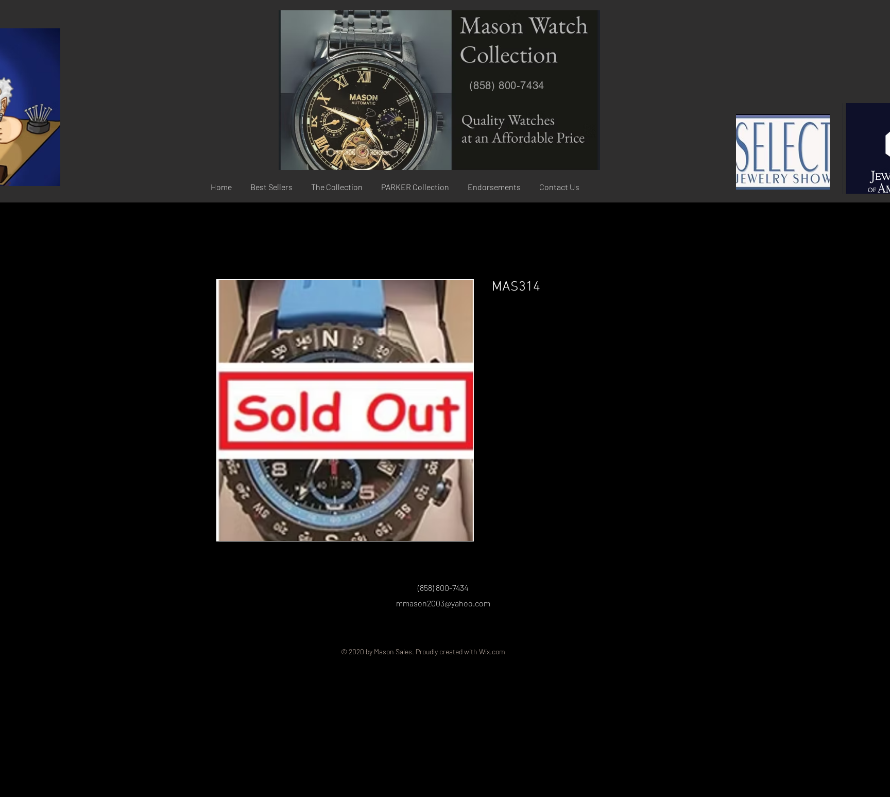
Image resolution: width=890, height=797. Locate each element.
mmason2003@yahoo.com (443, 603)
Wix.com (492, 651)
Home (226, 242)
